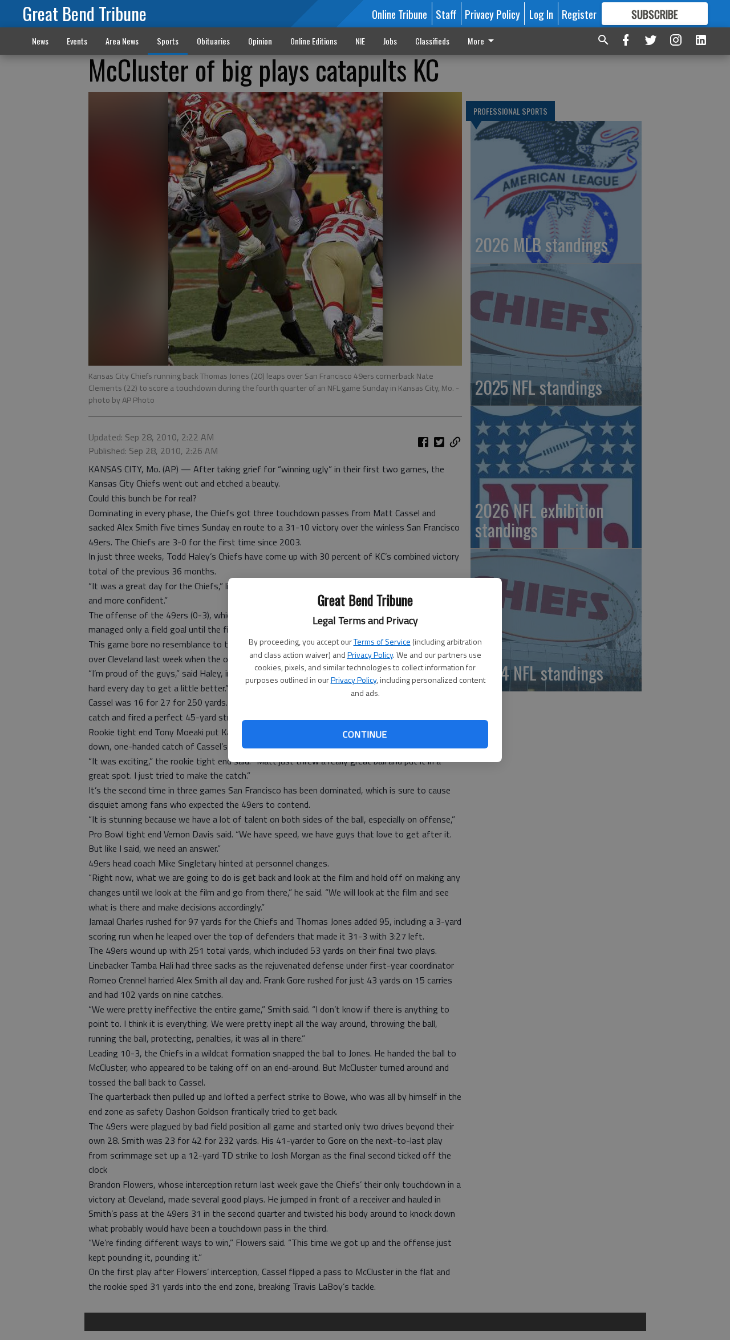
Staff (446, 13)
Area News (122, 41)
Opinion (260, 41)
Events (77, 41)
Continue (365, 734)
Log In (541, 13)
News (40, 41)
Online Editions (313, 41)
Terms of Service (382, 641)
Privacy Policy (370, 655)
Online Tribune (399, 13)
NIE (360, 41)
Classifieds (432, 41)
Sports (168, 41)
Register (579, 13)
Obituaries (213, 41)
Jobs (390, 41)
